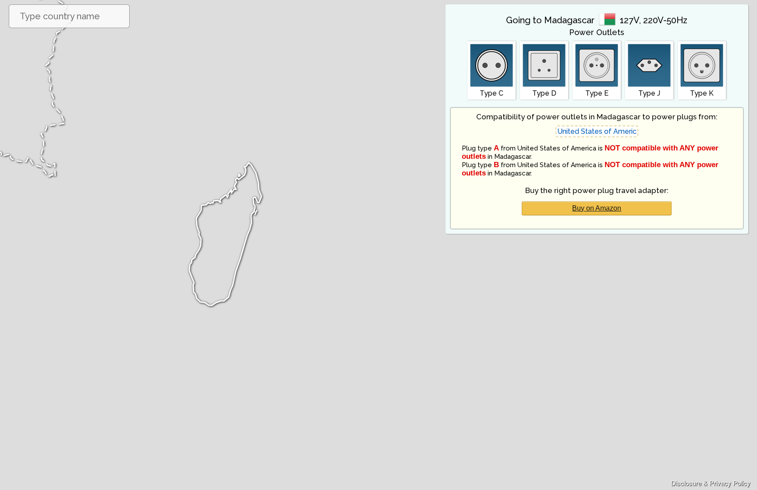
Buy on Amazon (596, 208)
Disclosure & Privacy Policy (710, 482)
